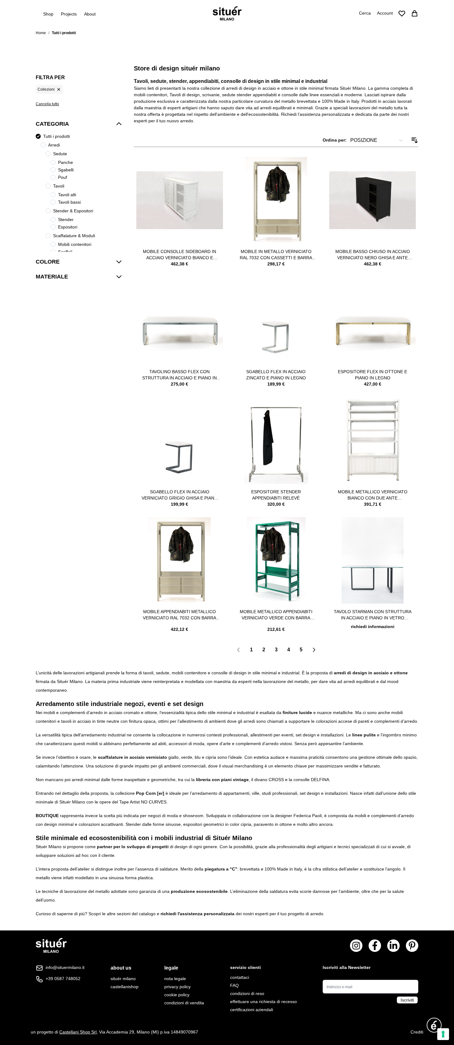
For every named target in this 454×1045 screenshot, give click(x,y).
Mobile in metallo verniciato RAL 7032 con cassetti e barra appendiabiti (276, 255)
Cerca (365, 13)
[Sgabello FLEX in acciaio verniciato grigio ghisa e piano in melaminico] (179, 440)
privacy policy (177, 986)
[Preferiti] (402, 13)
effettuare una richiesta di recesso (263, 1001)
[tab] (124, 968)
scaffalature (110, 757)
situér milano (123, 978)
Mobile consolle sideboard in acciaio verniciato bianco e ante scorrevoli (179, 255)
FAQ (234, 985)
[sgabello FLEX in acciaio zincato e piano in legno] (276, 320)
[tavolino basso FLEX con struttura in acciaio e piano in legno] (179, 320)
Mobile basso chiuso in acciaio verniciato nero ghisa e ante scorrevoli (372, 255)
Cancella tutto (47, 104)
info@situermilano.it (65, 967)
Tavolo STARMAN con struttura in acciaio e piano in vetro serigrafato (372, 615)
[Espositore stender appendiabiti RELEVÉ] (276, 440)
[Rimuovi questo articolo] (59, 89)
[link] (238, 650)
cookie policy (176, 994)
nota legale (175, 978)
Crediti (417, 1031)
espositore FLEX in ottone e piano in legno (372, 374)
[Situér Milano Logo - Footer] (51, 945)
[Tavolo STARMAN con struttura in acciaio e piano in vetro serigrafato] (372, 560)
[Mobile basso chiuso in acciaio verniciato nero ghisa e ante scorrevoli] (372, 200)
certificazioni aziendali (251, 1009)
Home (41, 33)
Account (385, 13)
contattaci (239, 977)
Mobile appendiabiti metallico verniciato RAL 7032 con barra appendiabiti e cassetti (179, 615)
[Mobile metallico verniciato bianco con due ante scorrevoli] (372, 440)
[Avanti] (314, 650)
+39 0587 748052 (63, 978)
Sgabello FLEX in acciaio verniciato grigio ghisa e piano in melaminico (180, 495)
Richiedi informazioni (372, 626)
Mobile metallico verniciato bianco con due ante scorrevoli (372, 495)
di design (179, 846)
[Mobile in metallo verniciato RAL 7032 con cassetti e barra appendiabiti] (276, 200)
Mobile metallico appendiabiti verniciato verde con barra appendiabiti (276, 615)
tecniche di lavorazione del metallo (76, 891)
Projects (69, 13)
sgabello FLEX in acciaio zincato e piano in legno (276, 374)
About (90, 13)
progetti (161, 846)
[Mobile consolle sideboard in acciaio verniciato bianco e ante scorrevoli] (179, 200)
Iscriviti (407, 1000)
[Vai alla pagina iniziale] (227, 13)
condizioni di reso (247, 993)
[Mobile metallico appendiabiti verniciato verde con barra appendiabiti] (276, 560)
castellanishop (124, 986)
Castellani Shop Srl (78, 1031)
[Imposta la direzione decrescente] (414, 140)
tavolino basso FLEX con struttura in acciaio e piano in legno (179, 375)
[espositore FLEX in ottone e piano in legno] (372, 320)
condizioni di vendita (184, 1002)
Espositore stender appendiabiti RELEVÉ (276, 494)
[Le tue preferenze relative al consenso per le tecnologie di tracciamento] (443, 1034)
